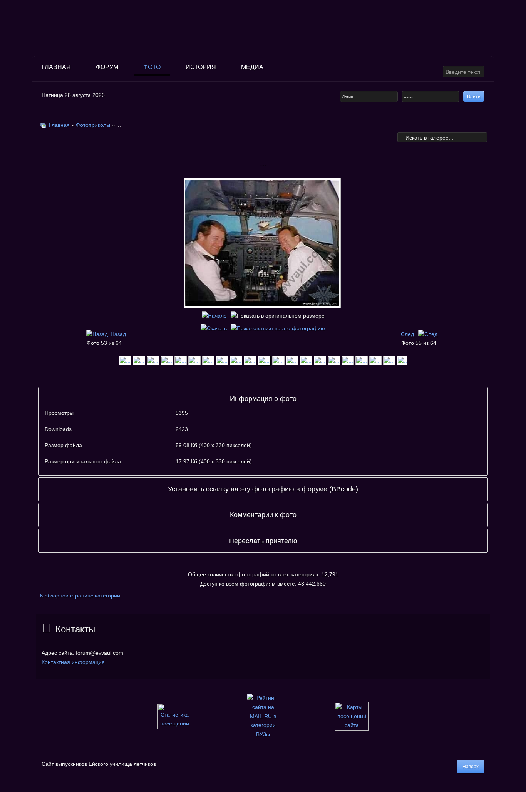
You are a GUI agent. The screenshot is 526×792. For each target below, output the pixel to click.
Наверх (470, 766)
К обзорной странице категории (80, 595)
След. (408, 334)
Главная (56, 67)
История (201, 67)
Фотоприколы (93, 125)
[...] (125, 360)
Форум (107, 67)
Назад (118, 334)
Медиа (252, 67)
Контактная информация (73, 662)
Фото (152, 67)
